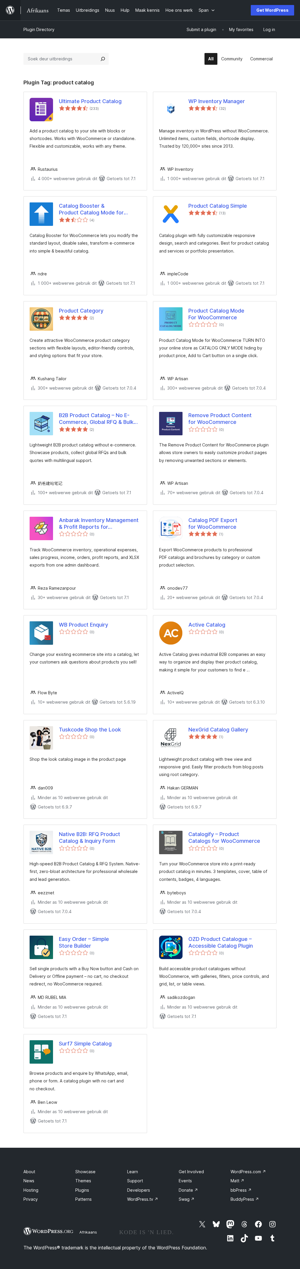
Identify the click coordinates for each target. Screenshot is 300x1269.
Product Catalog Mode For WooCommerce (216, 314)
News (28, 1180)
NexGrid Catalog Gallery (218, 729)
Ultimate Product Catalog (90, 101)
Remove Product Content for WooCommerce (220, 418)
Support (135, 1180)
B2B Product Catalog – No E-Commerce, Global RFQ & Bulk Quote (96, 419)
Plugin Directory (38, 29)
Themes (83, 1180)
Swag (187, 1199)
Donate (188, 1190)
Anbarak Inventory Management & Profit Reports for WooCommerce (99, 524)
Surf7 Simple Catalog (85, 1044)
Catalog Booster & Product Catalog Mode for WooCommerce (91, 209)
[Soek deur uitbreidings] (103, 59)
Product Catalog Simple (217, 206)
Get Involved (191, 1171)
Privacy (30, 1199)
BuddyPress (245, 1199)
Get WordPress (272, 10)
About (29, 1171)
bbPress (241, 1190)
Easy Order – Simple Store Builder (84, 942)
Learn (132, 1171)
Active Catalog (206, 625)
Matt (237, 1180)
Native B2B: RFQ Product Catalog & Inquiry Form (89, 837)
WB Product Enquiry (83, 625)
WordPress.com (248, 1171)
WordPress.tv (142, 1199)
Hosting (30, 1190)
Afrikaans (88, 1232)
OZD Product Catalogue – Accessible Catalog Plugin (220, 942)
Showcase (85, 1171)
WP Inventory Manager (216, 101)
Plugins (82, 1190)
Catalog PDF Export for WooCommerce (212, 523)
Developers (138, 1190)
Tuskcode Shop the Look (90, 729)
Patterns (83, 1199)
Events (185, 1180)
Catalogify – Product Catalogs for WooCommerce (224, 837)
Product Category (81, 311)
